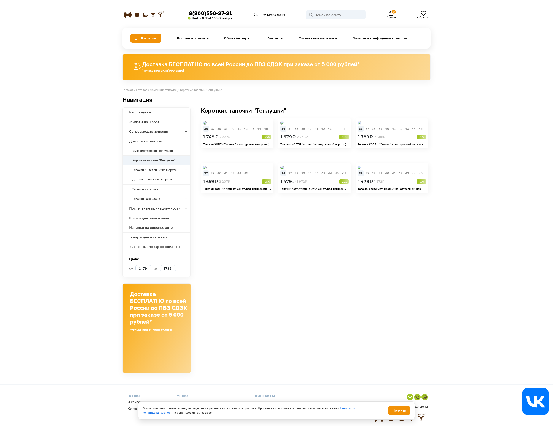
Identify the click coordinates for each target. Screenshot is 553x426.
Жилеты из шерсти (145, 122)
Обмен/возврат (237, 38)
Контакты (275, 38)
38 (219, 128)
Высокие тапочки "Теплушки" (153, 150)
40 (232, 128)
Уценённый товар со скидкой (154, 246)
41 (239, 128)
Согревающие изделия (148, 131)
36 (206, 128)
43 (252, 128)
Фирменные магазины (318, 38)
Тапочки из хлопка (145, 189)
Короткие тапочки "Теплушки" (153, 160)
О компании (137, 402)
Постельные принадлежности (155, 208)
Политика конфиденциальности (379, 38)
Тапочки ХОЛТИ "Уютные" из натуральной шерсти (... (237, 144)
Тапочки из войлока (146, 198)
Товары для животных (148, 237)
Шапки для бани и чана (149, 218)
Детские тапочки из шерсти (152, 179)
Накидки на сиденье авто (151, 227)
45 (266, 128)
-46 (344, 173)
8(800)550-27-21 (210, 13)
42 (246, 128)
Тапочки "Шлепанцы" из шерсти (154, 170)
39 (225, 128)
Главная (127, 90)
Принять (399, 410)
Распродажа (140, 112)
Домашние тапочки (163, 90)
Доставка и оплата (193, 38)
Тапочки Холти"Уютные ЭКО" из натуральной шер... (313, 188)
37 (212, 128)
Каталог (149, 38)
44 (259, 128)
